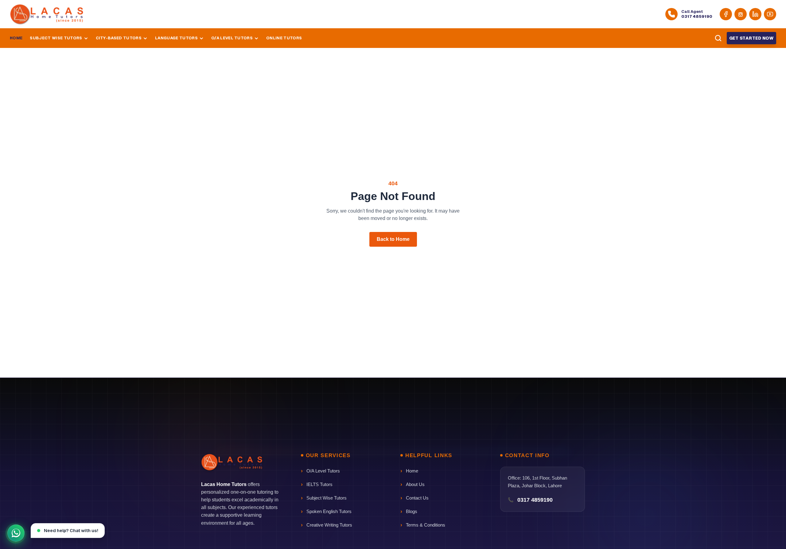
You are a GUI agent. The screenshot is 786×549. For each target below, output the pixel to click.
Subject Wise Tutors (326, 497)
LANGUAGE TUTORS (176, 38)
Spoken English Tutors (329, 511)
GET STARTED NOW (751, 38)
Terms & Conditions (425, 524)
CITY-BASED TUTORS (119, 38)
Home (412, 470)
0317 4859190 (535, 500)
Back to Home (393, 239)
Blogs (411, 511)
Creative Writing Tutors (329, 524)
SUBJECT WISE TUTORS (56, 38)
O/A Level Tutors (323, 470)
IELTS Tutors (319, 484)
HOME (16, 38)
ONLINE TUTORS (284, 38)
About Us (415, 484)
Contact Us (417, 497)
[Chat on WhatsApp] (16, 533)
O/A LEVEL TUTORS (232, 38)
